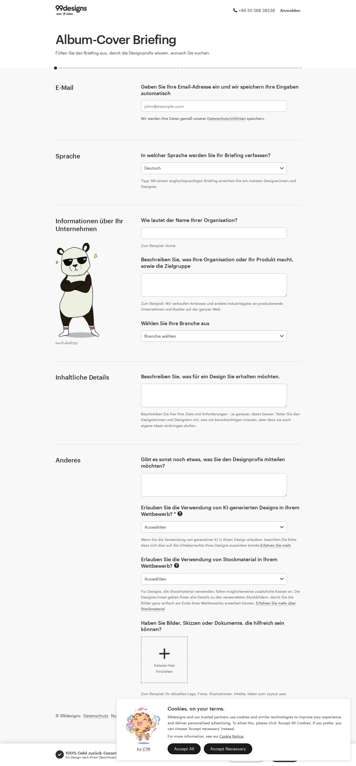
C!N (146, 748)
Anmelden (290, 10)
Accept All (184, 748)
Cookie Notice (231, 736)
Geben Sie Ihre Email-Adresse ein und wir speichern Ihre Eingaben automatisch (220, 90)
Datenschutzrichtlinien (226, 118)
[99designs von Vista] (71, 10)
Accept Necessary (228, 748)
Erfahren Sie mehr (275, 545)
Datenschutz (95, 715)
